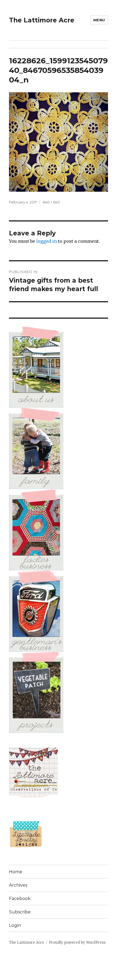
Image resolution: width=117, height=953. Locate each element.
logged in (46, 241)
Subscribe (20, 911)
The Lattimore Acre (41, 20)
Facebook (19, 898)
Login (15, 925)
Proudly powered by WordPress (77, 942)
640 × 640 (51, 202)
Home (15, 871)
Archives (18, 885)
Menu (99, 20)
